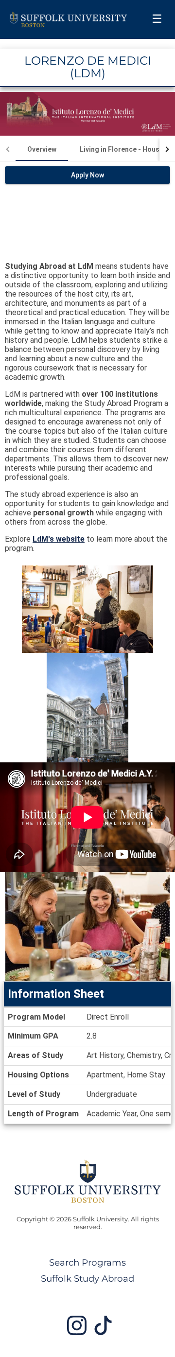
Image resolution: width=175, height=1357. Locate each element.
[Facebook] (103, 1329)
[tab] (42, 149)
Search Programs (87, 1262)
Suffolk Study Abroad (87, 1278)
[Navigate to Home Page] (68, 19)
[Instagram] (77, 1329)
